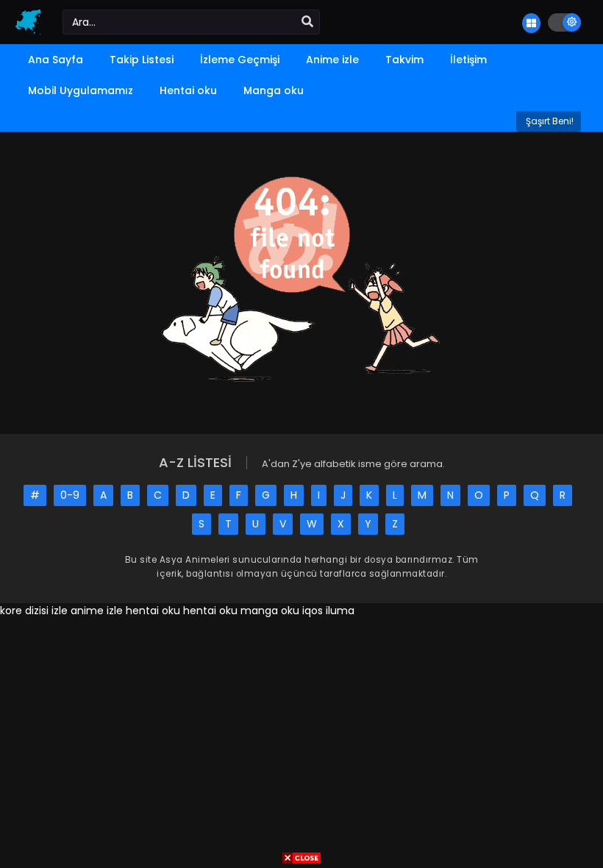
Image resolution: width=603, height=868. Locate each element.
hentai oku (153, 610)
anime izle (97, 610)
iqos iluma (328, 610)
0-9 (69, 495)
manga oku (269, 610)
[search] (307, 22)
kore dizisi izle (34, 610)
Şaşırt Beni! (549, 121)
